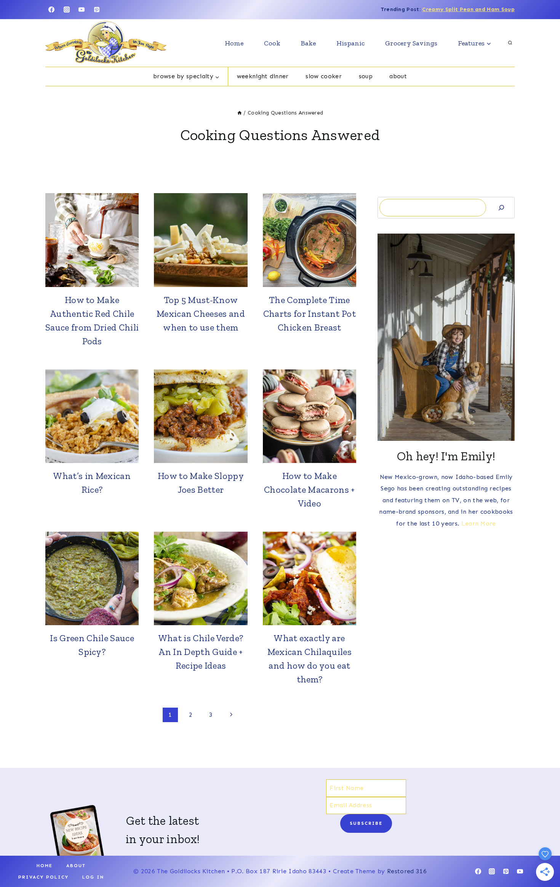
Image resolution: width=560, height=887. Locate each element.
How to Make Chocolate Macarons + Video (309, 489)
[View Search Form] (510, 43)
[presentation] (92, 240)
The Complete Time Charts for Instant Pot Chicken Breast (309, 313)
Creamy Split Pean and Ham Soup (468, 9)
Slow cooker (324, 76)
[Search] (501, 207)
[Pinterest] (97, 9)
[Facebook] (51, 9)
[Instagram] (67, 9)
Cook (272, 43)
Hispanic (350, 43)
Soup (366, 76)
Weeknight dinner (263, 76)
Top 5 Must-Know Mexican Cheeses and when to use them (201, 313)
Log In (93, 877)
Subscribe (366, 823)
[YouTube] (81, 9)
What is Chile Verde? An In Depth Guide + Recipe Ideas (200, 651)
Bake (308, 43)
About (398, 76)
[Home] (239, 113)
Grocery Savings (411, 43)
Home (234, 43)
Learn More (478, 523)
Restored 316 (407, 871)
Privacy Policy (43, 877)
